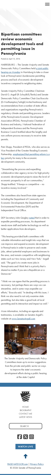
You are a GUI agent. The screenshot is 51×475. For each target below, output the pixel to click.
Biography (25, 410)
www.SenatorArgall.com (23, 318)
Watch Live (25, 446)
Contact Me (25, 413)
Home (25, 406)
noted (32, 217)
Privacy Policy (37, 464)
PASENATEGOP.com (17, 464)
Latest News (25, 417)
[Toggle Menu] (47, 4)
